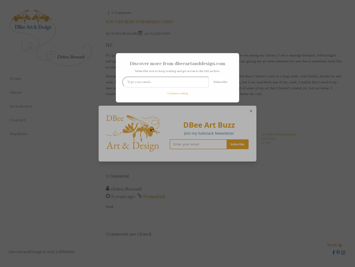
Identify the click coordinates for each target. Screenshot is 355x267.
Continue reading (177, 93)
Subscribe (220, 82)
